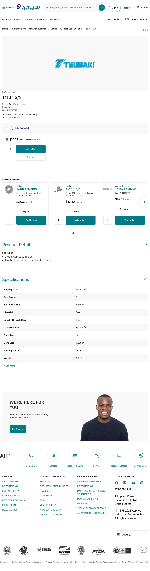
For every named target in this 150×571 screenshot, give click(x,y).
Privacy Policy (67, 562)
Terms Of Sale (128, 562)
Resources (41, 19)
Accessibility (5, 562)
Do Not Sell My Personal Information (28, 562)
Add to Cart (30, 149)
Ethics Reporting (12, 495)
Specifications (15, 279)
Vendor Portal (48, 505)
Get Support (18, 429)
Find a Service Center (137, 19)
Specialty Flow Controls (91, 508)
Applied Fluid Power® (89, 481)
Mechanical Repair (88, 498)
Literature (46, 495)
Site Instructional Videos (55, 486)
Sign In (115, 7)
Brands (17, 19)
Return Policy (81, 562)
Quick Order (114, 19)
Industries (55, 19)
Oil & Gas (82, 503)
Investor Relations (13, 500)
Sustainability (10, 491)
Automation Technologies (92, 513)
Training (44, 491)
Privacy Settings (53, 562)
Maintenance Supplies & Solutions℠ (91, 493)
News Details (9, 509)
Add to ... (31, 157)
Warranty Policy (143, 562)
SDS (42, 500)
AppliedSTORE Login (51, 509)
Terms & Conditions (51, 514)
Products (6, 19)
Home (5, 28)
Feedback (45, 481)
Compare (25, 211)
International (10, 486)
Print (145, 30)
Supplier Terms (95, 562)
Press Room (9, 505)
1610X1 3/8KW (26, 189)
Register (128, 7)
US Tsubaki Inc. (9, 92)
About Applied (10, 481)
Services (29, 19)
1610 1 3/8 (73, 189)
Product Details (17, 245)
